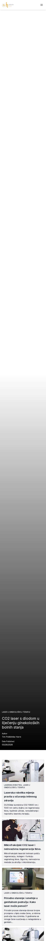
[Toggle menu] (41, 4)
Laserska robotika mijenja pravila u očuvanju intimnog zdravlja (20, 796)
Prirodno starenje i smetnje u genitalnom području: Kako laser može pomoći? (21, 902)
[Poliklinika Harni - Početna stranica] (8, 5)
